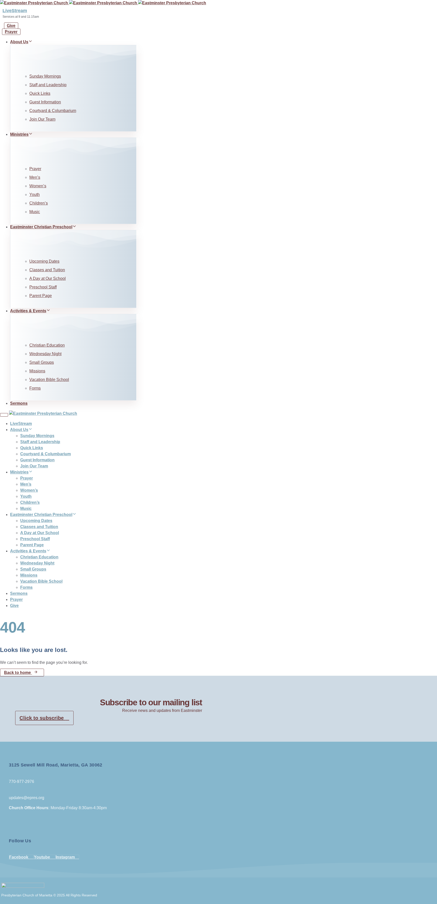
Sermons (19, 403)
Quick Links (39, 93)
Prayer (35, 169)
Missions (37, 371)
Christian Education (47, 345)
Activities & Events (28, 311)
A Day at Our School (47, 278)
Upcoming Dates (44, 261)
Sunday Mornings (45, 76)
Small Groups (41, 362)
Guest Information (45, 102)
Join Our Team (42, 119)
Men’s (34, 177)
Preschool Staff (43, 287)
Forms (35, 388)
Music (34, 212)
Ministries (19, 134)
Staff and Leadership (48, 85)
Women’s (37, 186)
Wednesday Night (45, 354)
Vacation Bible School (49, 379)
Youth (34, 194)
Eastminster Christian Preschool (41, 227)
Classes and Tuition (47, 270)
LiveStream (15, 10)
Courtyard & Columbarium (52, 110)
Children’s (38, 203)
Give (14, 605)
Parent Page (40, 295)
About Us (19, 42)
